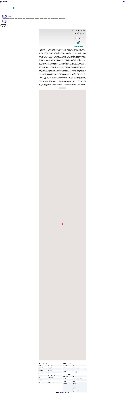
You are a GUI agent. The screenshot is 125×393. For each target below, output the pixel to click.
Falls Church (37, 18)
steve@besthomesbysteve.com (12, 1)
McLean (45, 18)
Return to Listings (42, 28)
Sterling (60, 18)
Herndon (41, 18)
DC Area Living (4, 21)
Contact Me (4, 22)
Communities (4, 17)
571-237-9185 (3, 1)
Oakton (49, 18)
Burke (16, 18)
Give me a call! (3, 24)
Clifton (24, 18)
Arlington (9, 18)
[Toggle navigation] (13, 8)
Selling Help (4, 19)
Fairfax (27, 18)
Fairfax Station (31, 18)
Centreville (20, 18)
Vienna (64, 18)
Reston (52, 18)
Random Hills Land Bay (6, 20)
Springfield (56, 18)
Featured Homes (4, 16)
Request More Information (78, 46)
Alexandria (5, 18)
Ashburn (13, 18)
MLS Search (10, 16)
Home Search (4, 15)
